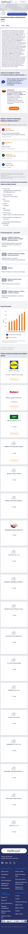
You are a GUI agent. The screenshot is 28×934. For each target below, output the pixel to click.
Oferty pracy (4, 871)
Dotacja (17, 911)
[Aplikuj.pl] (14, 851)
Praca (3, 25)
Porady (3, 877)
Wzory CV (4, 900)
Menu (24, 2)
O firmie (17, 896)
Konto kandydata (6, 880)
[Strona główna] (6, 1)
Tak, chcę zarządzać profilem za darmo (17, 14)
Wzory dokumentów (6, 903)
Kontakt (17, 899)
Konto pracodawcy (20, 879)
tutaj (24, 176)
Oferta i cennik (19, 871)
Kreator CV (4, 897)
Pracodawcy (4, 874)
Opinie (7, 25)
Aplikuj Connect (19, 908)
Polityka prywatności (21, 902)
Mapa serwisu (19, 914)
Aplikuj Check (18, 905)
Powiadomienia (5, 888)
